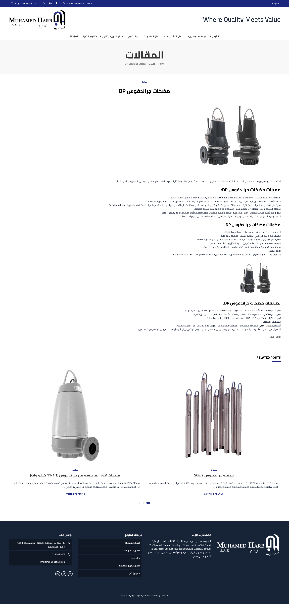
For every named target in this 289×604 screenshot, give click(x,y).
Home (162, 64)
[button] (148, 502)
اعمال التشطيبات (132, 543)
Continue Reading (213, 494)
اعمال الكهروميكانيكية (129, 565)
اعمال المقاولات (132, 550)
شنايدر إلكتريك (133, 573)
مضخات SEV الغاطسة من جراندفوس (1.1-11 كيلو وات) (75, 475)
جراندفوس (135, 558)
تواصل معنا (275, 337)
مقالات (152, 64)
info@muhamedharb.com (52, 562)
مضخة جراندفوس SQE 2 (214, 475)
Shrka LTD (148, 595)
